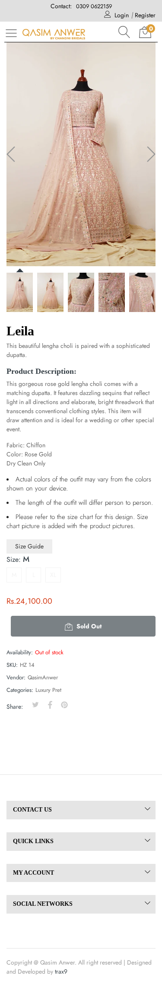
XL (53, 574)
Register (145, 15)
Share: (14, 706)
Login (121, 15)
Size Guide (29, 546)
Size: (17, 559)
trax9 (61, 971)
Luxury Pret (48, 690)
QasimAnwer (43, 677)
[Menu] (11, 33)
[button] (124, 32)
